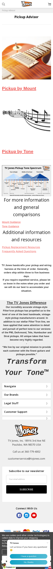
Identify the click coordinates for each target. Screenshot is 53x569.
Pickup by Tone (17, 151)
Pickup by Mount (19, 88)
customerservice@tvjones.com (26, 458)
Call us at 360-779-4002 (26, 451)
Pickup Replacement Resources (21, 247)
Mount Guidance (11, 222)
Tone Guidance (10, 226)
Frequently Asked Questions (19, 251)
